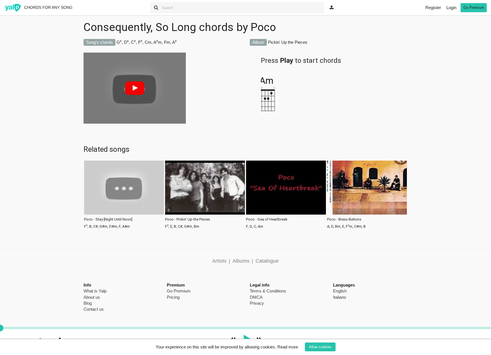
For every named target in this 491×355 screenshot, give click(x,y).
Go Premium (473, 7)
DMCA (256, 297)
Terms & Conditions (268, 290)
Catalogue (267, 261)
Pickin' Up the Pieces (287, 42)
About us (92, 297)
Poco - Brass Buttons (344, 219)
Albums (240, 261)
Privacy (257, 303)
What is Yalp (95, 290)
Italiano (339, 297)
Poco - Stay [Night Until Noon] (108, 219)
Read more (287, 346)
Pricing (173, 297)
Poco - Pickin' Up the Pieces (187, 219)
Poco (263, 27)
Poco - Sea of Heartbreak (267, 219)
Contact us (94, 309)
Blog (88, 303)
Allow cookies (320, 347)
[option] (124, 194)
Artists (219, 261)
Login (451, 7)
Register (433, 7)
